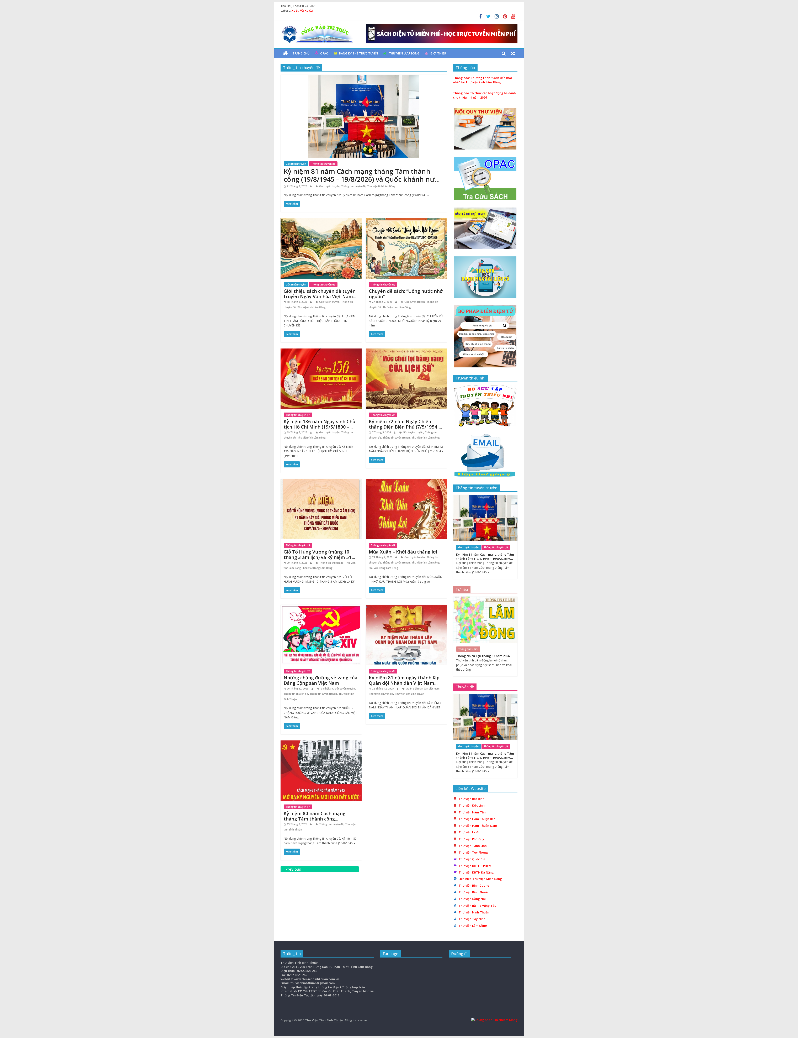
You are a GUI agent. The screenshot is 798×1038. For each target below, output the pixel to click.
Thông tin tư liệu (468, 649)
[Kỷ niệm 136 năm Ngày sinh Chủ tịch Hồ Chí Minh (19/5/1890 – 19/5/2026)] (321, 351)
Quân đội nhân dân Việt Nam (423, 688)
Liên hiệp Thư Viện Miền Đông (480, 879)
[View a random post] (512, 53)
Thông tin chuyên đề (323, 164)
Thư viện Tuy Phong (473, 852)
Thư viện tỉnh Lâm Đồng (381, 186)
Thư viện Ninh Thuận (474, 912)
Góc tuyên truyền (296, 164)
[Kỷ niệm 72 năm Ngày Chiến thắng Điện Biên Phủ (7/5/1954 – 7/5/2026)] (406, 351)
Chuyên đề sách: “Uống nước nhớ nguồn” (406, 293)
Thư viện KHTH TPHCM (475, 866)
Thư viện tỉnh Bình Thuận (409, 694)
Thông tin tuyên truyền (396, 437)
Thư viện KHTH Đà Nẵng (476, 872)
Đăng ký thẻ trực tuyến (358, 53)
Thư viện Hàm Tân (472, 812)
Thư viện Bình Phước (473, 892)
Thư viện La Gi (469, 832)
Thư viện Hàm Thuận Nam (478, 826)
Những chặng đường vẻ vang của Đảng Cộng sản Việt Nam (320, 680)
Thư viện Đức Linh (472, 805)
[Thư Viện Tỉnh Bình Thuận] (285, 53)
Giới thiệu (438, 53)
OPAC (324, 53)
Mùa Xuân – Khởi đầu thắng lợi (403, 552)
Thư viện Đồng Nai (472, 899)
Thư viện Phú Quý (471, 839)
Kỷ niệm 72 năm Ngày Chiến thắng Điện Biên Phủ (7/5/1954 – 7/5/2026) (405, 426)
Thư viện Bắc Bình (471, 799)
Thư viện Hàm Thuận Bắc (477, 819)
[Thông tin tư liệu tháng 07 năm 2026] (485, 599)
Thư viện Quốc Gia (472, 859)
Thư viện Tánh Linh (473, 846)
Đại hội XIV (327, 688)
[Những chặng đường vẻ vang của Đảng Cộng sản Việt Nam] (321, 607)
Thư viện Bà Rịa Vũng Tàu (477, 906)
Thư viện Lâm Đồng (473, 926)
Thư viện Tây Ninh (472, 919)
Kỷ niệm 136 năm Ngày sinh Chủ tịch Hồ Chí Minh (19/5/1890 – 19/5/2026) (319, 426)
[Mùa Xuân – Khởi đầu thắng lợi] (406, 481)
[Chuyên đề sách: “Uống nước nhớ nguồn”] (406, 220)
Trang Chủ (300, 53)
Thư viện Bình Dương (474, 885)
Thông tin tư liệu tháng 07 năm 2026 (318, 10)
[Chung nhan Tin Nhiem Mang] (494, 1020)
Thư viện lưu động (404, 53)
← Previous (291, 869)
